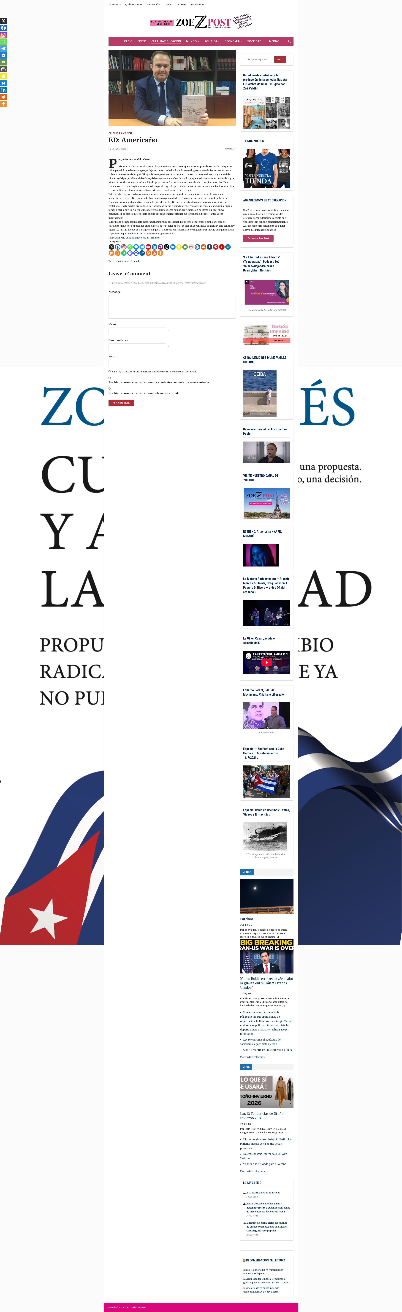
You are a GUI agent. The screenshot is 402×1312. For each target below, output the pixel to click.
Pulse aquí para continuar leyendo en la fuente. (134, 237)
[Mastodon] (130, 253)
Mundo (191, 41)
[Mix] (111, 253)
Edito (142, 41)
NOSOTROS (115, 4)
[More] (160, 253)
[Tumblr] (209, 247)
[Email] (185, 247)
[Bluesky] (173, 247)
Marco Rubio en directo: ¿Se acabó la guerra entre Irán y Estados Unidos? (266, 983)
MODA (246, 1067)
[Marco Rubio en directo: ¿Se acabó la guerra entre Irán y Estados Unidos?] (266, 957)
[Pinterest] (215, 247)
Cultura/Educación (166, 41)
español (119, 261)
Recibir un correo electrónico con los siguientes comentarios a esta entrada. (159, 382)
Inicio (128, 41)
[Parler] (160, 247)
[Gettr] (222, 247)
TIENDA (168, 4)
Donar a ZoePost (258, 238)
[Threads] (166, 247)
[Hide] (1, 110)
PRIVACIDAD (197, 4)
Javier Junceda (132, 261)
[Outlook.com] (197, 247)
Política (210, 41)
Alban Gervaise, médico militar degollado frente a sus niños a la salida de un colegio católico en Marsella (268, 1207)
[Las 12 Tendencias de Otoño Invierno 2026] (266, 1092)
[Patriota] (266, 897)
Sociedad (254, 41)
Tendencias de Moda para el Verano (264, 1164)
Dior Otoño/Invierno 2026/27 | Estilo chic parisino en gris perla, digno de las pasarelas (266, 1143)
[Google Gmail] (191, 247)
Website (114, 356)
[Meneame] (117, 253)
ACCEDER (182, 4)
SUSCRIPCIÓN (153, 4)
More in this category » (252, 1057)
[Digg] (142, 253)
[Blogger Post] (3, 69)
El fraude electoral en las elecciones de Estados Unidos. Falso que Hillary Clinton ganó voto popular (266, 1226)
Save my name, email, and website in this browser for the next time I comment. (154, 371)
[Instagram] (124, 247)
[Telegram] (142, 247)
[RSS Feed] (154, 253)
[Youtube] (148, 247)
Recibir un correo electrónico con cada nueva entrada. (144, 393)
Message (115, 291)
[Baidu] (136, 253)
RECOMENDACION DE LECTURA (265, 1260)
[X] (111, 247)
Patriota (246, 919)
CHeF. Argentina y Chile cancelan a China (268, 1049)
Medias (274, 41)
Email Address (118, 340)
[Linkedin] (154, 247)
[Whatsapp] (130, 247)
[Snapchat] (179, 247)
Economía (232, 41)
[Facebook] (117, 247)
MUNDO (246, 872)
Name (113, 324)
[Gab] (124, 253)
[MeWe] (228, 247)
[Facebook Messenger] (136, 247)
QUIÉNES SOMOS (133, 4)
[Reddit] (203, 247)
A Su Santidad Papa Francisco (263, 1192)
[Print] (148, 253)
